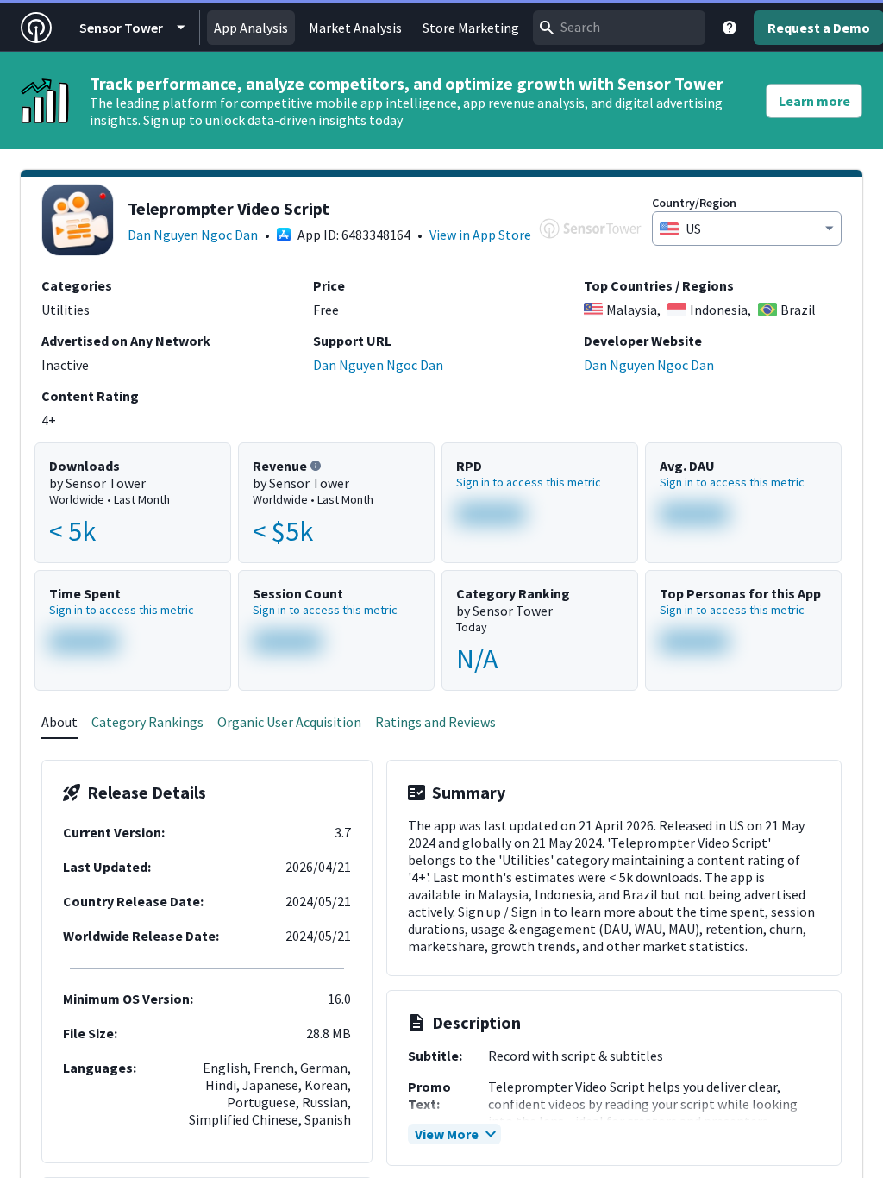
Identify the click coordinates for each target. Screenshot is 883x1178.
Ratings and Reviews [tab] (435, 721)
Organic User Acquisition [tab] (289, 721)
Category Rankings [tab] (147, 721)
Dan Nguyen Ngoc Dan (193, 234)
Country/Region (694, 202)
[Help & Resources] (729, 27)
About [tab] (59, 721)
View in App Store (480, 234)
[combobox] (619, 27)
